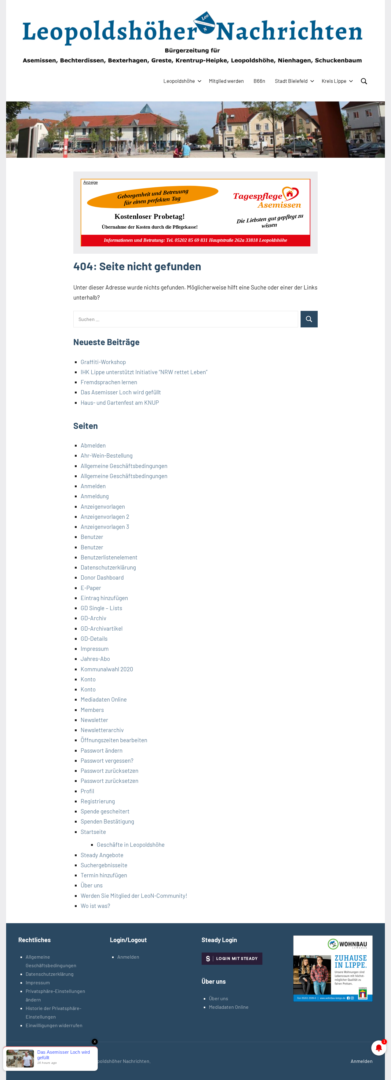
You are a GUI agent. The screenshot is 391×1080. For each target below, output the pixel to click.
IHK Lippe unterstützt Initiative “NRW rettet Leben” (144, 371)
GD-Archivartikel (101, 628)
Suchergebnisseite (104, 864)
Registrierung (98, 801)
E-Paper (91, 587)
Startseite (93, 831)
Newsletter (94, 719)
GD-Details (94, 638)
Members (92, 709)
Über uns (92, 885)
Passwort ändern (101, 750)
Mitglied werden (226, 81)
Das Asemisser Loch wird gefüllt (121, 392)
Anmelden (93, 485)
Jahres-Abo (95, 658)
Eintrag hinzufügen (104, 597)
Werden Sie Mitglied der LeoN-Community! (134, 895)
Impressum (95, 648)
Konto (88, 679)
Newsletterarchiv (102, 729)
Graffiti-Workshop (103, 361)
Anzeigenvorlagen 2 (105, 516)
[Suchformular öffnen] (364, 81)
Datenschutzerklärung (108, 567)
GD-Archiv (93, 617)
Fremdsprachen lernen (109, 381)
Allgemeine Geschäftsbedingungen (124, 465)
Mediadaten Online (104, 699)
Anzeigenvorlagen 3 (105, 526)
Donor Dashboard (102, 577)
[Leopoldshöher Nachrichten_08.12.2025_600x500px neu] (333, 1000)
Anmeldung (95, 495)
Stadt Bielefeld (291, 81)
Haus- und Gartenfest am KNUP (120, 402)
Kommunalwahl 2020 (107, 669)
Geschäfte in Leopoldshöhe (131, 844)
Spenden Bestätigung (107, 821)
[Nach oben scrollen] (378, 1067)
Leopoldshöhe (179, 81)
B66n (259, 81)
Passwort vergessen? (107, 760)
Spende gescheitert (105, 811)
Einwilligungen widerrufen (54, 1025)
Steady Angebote (102, 854)
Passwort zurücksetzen (109, 770)
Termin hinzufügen (104, 875)
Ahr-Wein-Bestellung (107, 455)
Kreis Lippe (334, 81)
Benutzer (92, 536)
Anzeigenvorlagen (103, 506)
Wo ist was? (95, 905)
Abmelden (93, 445)
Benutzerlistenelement (109, 557)
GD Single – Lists (101, 607)
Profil (87, 790)
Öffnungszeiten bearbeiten (114, 739)
